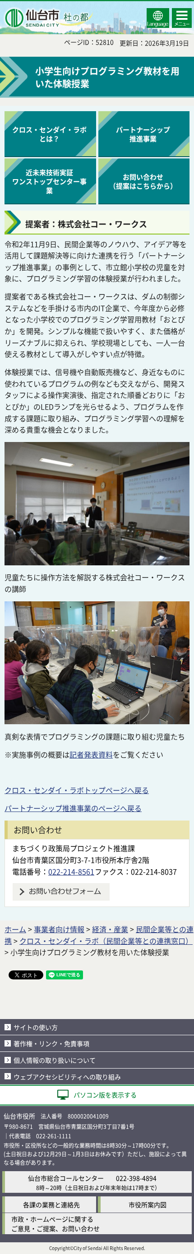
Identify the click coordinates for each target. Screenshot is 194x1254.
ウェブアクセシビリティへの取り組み (67, 1076)
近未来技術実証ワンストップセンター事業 (49, 181)
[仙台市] (48, 18)
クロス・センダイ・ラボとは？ (49, 134)
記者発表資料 (91, 754)
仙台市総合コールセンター (66, 1177)
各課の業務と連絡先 (51, 1204)
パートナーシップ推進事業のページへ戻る (73, 808)
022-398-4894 (136, 1177)
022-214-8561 (71, 871)
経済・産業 (110, 929)
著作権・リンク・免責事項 (51, 1043)
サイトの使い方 (36, 1027)
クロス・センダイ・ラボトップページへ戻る (77, 790)
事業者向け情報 (59, 929)
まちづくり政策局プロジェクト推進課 (73, 848)
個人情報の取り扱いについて (55, 1060)
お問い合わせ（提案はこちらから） (143, 181)
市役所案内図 (147, 1204)
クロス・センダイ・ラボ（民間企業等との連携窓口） (106, 940)
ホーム (15, 929)
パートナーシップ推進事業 (143, 134)
